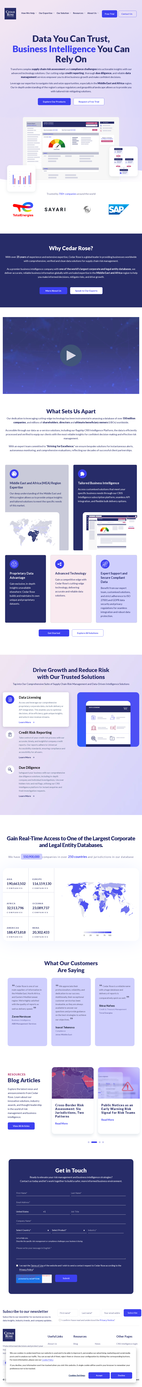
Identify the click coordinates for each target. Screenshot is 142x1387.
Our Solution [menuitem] (63, 13)
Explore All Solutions (87, 633)
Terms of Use (37, 1265)
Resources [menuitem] (78, 13)
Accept (99, 1375)
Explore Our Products (54, 101)
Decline (121, 1375)
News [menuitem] (97, 1343)
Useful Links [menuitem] (55, 1336)
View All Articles (21, 1126)
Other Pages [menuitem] (124, 1336)
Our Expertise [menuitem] (45, 13)
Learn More (25, 722)
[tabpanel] (27, 1012)
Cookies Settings (77, 1375)
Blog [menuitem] (75, 1343)
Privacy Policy (26, 1269)
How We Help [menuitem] (28, 13)
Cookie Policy (47, 1360)
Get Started (54, 633)
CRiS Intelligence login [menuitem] (127, 1343)
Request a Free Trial (89, 101)
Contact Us (126, 14)
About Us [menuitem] (92, 13)
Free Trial (109, 14)
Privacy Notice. (107, 1320)
